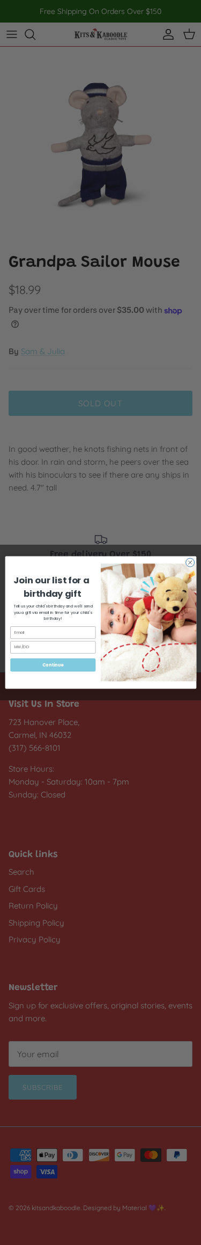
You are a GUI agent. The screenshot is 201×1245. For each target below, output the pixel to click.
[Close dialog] (189, 562)
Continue (52, 665)
